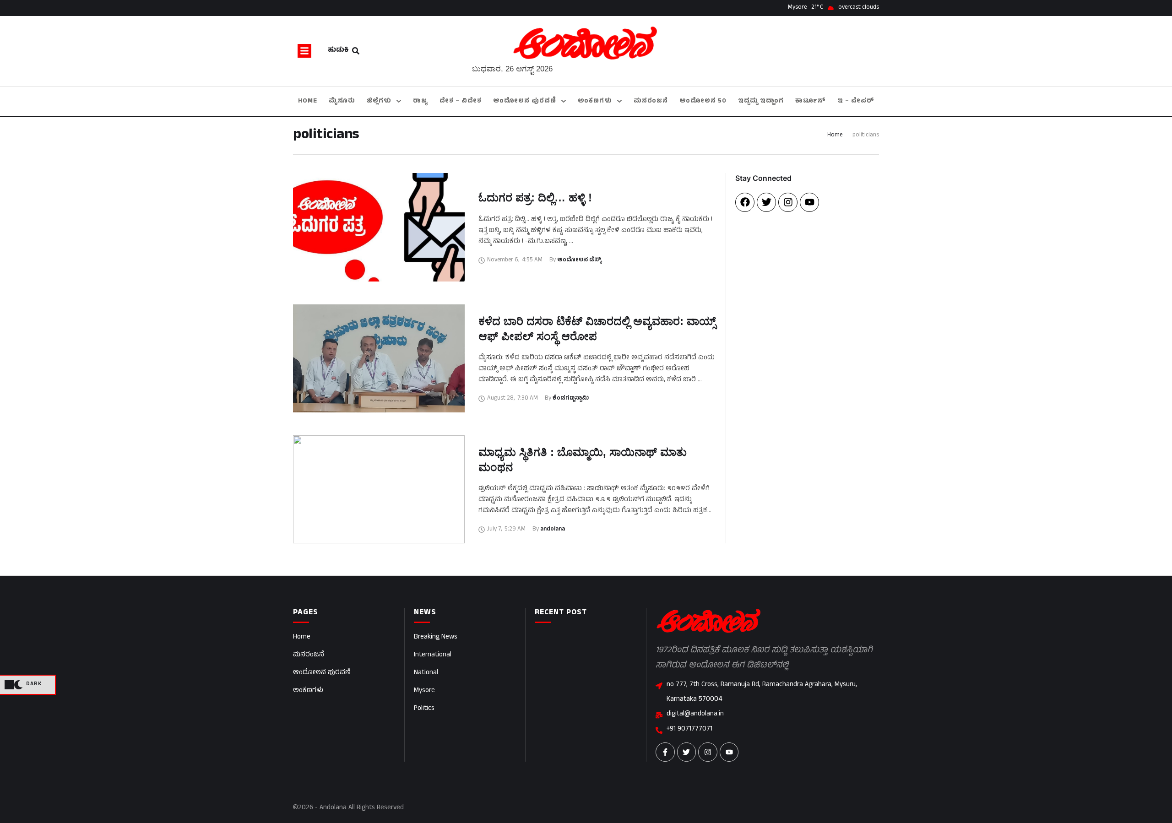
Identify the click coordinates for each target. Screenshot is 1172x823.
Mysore (424, 691)
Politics (424, 709)
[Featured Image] (379, 227)
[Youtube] (809, 202)
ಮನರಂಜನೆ (308, 655)
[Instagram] (788, 202)
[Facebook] (744, 202)
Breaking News (435, 637)
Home (834, 135)
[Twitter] (766, 202)
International (432, 655)
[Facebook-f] (665, 752)
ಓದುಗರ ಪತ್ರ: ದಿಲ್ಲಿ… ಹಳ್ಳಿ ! (535, 197)
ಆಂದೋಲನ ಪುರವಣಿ (322, 673)
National (426, 673)
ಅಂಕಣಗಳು (308, 691)
